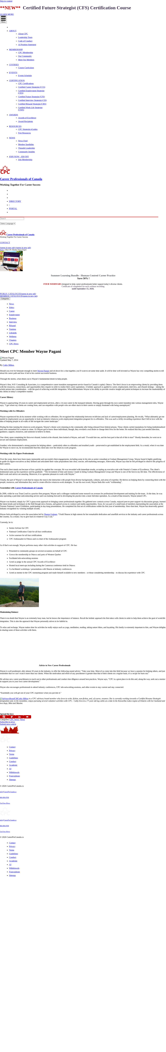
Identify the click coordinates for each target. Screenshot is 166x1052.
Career (12, 311)
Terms (11, 754)
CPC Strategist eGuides (27, 129)
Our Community (25, 56)
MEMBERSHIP (16, 49)
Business (12, 318)
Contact (12, 747)
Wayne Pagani (43, 371)
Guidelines (13, 758)
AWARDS (13, 115)
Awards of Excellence (27, 118)
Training (12, 329)
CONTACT (5, 243)
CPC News (13, 344)
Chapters (12, 340)
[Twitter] (12, 716)
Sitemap (12, 780)
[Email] (27, 716)
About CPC (23, 34)
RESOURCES (15, 126)
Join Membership (25, 159)
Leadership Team (25, 37)
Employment (14, 315)
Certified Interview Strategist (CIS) (32, 100)
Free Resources (24, 133)
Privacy (12, 751)
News (11, 304)
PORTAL (13, 208)
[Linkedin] (19, 716)
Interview (13, 322)
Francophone (14, 776)
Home (2, 250)
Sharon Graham (50, 514)
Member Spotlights (26, 144)
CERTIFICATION (17, 80)
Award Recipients (25, 121)
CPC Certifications (26, 83)
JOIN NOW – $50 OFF (19, 157)
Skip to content (6, 1)
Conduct (12, 761)
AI (10, 769)
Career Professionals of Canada (20, 234)
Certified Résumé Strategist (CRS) (32, 104)
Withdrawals (14, 772)
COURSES (14, 65)
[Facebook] (4, 716)
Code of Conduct (25, 41)
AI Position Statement (27, 45)
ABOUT (12, 31)
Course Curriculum (26, 68)
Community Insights (26, 152)
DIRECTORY (15, 201)
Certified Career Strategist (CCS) (31, 87)
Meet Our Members (26, 60)
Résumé (12, 326)
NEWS (12, 138)
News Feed (22, 141)
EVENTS (13, 72)
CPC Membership (25, 52)
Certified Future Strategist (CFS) (31, 97)
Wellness (12, 336)
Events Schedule (25, 75)
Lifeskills (13, 333)
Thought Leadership (26, 148)
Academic (13, 765)
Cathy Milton (8, 365)
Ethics (11, 307)
